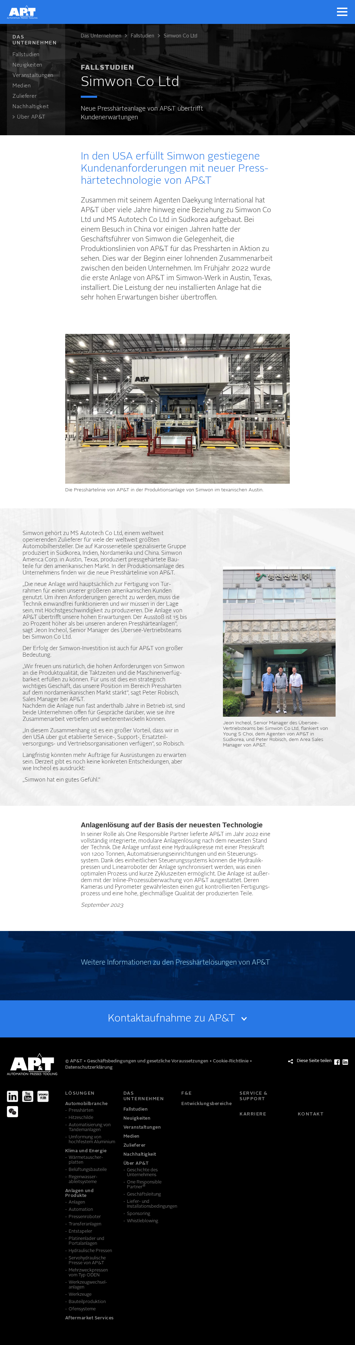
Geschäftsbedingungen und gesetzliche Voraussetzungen (148, 1061)
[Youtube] (27, 1096)
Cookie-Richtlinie (231, 1061)
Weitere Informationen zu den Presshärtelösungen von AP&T (175, 962)
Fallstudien (142, 36)
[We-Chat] (12, 1111)
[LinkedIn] (12, 1096)
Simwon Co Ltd (180, 36)
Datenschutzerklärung (89, 1067)
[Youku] (43, 1096)
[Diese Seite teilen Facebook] (337, 1062)
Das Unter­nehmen (101, 36)
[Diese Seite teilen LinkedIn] (345, 1062)
